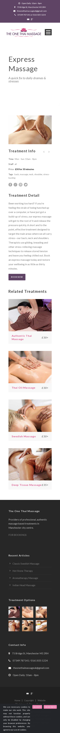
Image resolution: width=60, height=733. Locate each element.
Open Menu (48, 32)
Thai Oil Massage (24, 387)
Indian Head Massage (23, 585)
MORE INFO (50, 707)
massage (24, 174)
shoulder (38, 174)
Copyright (29, 700)
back (16, 174)
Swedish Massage (24, 436)
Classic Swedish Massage (25, 563)
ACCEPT (37, 707)
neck (31, 174)
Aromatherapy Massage (25, 578)
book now (17, 277)
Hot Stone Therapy (22, 570)
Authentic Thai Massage (22, 337)
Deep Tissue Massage (27, 484)
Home (17, 700)
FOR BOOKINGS (17, 534)
